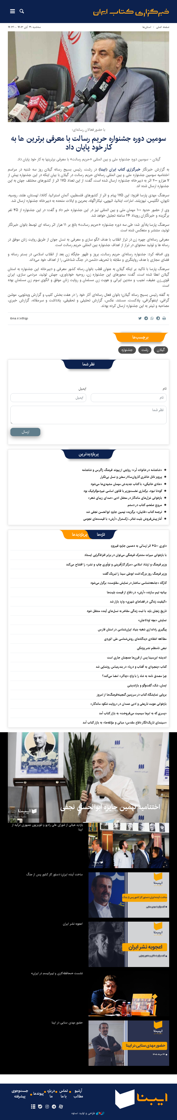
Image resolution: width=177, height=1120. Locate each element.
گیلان (161, 350)
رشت (145, 350)
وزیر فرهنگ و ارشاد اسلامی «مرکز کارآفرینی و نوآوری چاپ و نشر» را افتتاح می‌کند (116, 564)
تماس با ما (63, 1093)
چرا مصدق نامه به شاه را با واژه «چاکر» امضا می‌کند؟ (134, 676)
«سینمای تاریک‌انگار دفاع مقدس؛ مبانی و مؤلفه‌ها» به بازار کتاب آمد (125, 722)
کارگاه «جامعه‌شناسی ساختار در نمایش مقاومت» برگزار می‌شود (128, 582)
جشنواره (127, 350)
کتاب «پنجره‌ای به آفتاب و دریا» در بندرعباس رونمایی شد (131, 666)
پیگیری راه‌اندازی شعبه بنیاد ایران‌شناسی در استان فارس (132, 629)
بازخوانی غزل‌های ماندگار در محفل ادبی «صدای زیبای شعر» (125, 497)
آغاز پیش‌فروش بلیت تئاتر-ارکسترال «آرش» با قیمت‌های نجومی (122, 518)
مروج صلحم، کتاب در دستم (145, 505)
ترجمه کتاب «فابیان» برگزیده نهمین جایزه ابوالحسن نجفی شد (124, 511)
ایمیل (82, 388)
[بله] (40, 1106)
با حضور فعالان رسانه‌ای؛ (88, 130)
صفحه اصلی (162, 27)
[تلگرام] (54, 1106)
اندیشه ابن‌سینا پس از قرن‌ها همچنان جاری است (137, 657)
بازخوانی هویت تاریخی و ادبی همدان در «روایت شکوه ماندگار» (128, 703)
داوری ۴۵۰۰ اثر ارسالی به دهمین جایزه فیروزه (139, 545)
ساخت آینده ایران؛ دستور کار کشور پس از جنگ (54, 874)
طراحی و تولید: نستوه (83, 1113)
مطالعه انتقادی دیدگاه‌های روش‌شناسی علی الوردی (135, 638)
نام (165, 388)
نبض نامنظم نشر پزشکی (152, 648)
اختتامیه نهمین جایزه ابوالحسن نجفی (110, 807)
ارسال (25, 432)
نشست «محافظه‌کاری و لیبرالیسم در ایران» (57, 973)
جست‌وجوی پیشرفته (20, 1093)
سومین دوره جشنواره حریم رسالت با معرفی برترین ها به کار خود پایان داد (88, 142)
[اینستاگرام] (47, 1106)
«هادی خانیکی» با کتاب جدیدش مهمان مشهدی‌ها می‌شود (126, 484)
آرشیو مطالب (78, 1093)
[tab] (101, 534)
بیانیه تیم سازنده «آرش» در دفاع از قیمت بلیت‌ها (137, 592)
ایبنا (131, 12)
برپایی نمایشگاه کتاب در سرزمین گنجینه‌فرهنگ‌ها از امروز (132, 694)
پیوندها (38, 1093)
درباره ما (51, 1093)
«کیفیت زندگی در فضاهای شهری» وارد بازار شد (138, 601)
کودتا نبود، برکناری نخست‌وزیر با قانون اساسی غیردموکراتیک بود (122, 491)
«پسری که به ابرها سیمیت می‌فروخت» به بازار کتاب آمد (133, 713)
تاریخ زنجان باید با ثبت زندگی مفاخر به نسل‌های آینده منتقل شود (127, 611)
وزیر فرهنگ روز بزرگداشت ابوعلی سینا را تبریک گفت (135, 573)
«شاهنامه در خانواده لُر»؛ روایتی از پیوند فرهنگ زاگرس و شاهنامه (122, 470)
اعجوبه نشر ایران (73, 923)
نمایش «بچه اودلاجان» (152, 620)
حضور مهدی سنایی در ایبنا (67, 1022)
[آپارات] (61, 1106)
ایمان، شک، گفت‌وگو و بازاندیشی (147, 685)
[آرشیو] (33, 1106)
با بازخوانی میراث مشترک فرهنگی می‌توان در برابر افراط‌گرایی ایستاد (125, 555)
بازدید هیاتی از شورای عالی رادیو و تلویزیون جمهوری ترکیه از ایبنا (47, 827)
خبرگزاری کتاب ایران (124, 169)
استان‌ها (146, 27)
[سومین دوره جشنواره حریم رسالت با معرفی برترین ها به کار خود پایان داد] (88, 76)
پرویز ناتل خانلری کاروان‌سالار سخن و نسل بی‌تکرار (131, 476)
